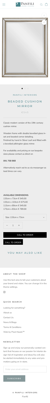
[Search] (41, 4)
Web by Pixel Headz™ (14, 332)
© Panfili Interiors (25, 393)
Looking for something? (14, 307)
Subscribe (14, 378)
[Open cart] (46, 4)
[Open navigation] (3, 4)
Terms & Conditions (12, 327)
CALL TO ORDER (25, 235)
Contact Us (8, 317)
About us (7, 312)
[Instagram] (4, 292)
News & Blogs (10, 322)
